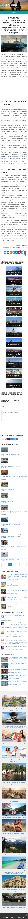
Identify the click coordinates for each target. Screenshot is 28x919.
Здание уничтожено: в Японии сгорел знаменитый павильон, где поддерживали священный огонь (14, 477)
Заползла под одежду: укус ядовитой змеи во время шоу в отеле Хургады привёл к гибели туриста (14, 465)
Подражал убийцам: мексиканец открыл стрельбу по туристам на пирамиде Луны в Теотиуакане (14, 523)
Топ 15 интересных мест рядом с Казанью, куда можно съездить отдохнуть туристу (14, 727)
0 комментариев (14, 579)
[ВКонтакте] (17, 439)
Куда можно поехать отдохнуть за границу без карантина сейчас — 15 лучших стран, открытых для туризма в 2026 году (14, 872)
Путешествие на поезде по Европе (14, 854)
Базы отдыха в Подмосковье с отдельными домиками (14, 783)
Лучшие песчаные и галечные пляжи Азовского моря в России (14, 800)
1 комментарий (14, 593)
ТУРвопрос (12, 4)
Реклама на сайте (7, 914)
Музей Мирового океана (8, 237)
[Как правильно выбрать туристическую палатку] (3, 606)
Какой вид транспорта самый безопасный (14, 907)
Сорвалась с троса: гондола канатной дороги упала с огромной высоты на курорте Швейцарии (14, 547)
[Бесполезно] (3, 247)
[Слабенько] (4, 247)
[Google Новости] (11, 439)
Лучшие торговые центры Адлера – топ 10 (14, 743)
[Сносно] (6, 247)
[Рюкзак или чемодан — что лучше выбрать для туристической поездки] (3, 599)
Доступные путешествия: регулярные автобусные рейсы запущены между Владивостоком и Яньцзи (14, 535)
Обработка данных (16, 914)
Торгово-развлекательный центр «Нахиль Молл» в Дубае (14, 709)
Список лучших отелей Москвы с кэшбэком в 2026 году (14, 890)
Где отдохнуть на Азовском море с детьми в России (14, 834)
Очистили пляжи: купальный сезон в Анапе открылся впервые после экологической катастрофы (14, 453)
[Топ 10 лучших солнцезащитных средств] (3, 584)
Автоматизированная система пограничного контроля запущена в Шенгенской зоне (14, 500)
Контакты (22, 914)
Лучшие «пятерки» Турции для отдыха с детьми (14, 817)
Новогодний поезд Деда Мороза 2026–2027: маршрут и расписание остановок (16, 623)
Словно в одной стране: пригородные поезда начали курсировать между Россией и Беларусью (14, 512)
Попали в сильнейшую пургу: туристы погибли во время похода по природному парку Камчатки (14, 558)
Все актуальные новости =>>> (7, 567)
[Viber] (25, 252)
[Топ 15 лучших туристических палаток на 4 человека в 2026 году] (3, 591)
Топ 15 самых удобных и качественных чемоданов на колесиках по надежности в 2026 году (17, 576)
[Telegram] (14, 439)
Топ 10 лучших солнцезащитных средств (16, 584)
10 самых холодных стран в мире (17, 615)
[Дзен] (8, 439)
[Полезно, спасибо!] (8, 247)
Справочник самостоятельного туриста (15, 7)
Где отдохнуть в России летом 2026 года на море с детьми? (14, 760)
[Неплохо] (7, 247)
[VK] (5, 252)
